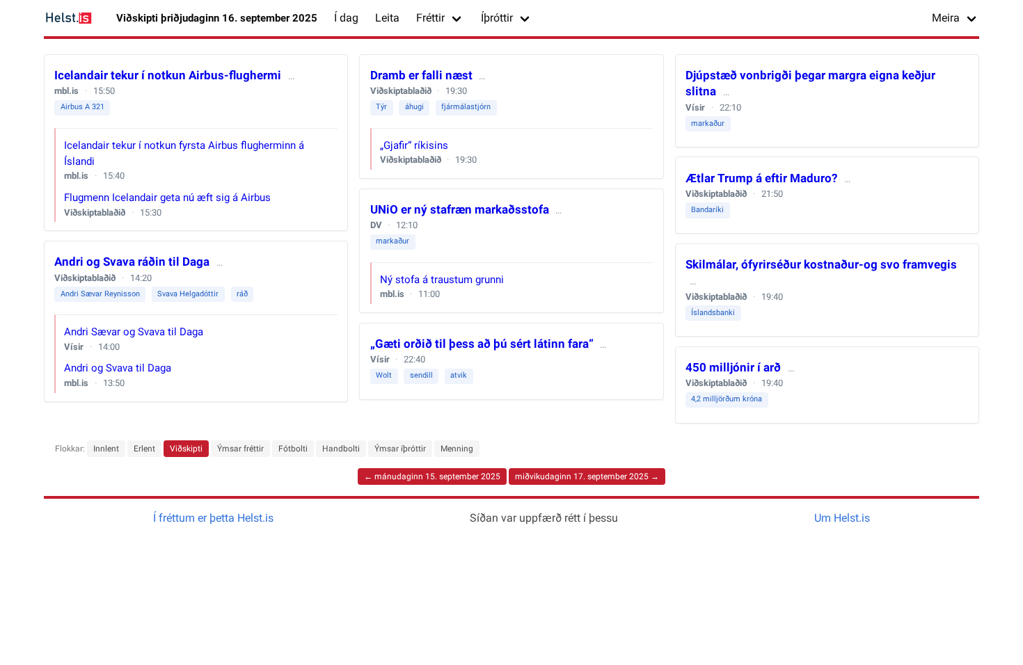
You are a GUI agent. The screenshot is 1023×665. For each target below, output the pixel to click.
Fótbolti (293, 449)
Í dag (346, 17)
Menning (457, 449)
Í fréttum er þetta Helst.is (213, 517)
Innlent (106, 449)
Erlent (144, 449)
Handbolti (341, 449)
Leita (387, 17)
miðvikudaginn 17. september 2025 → (587, 476)
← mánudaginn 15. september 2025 (432, 476)
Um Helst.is (842, 517)
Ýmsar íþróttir (400, 449)
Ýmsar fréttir (240, 449)
